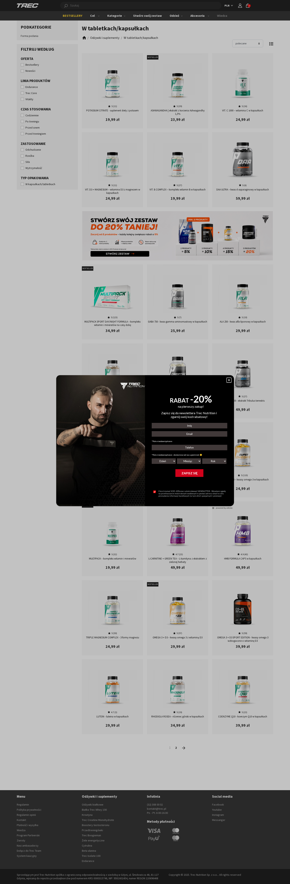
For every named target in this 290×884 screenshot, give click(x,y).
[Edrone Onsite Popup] (145, 442)
